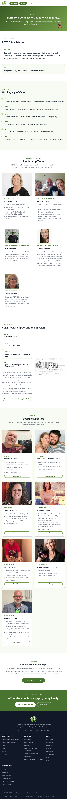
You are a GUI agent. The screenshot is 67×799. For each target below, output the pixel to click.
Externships (49, 751)
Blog (47, 760)
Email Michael (17, 642)
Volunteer (5, 772)
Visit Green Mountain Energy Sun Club (16, 399)
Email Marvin (17, 476)
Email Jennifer (17, 533)
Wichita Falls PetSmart (9, 742)
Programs (49, 748)
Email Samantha (50, 476)
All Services (27, 739)
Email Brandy (50, 533)
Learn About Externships (33, 680)
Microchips (27, 756)
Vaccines (27, 745)
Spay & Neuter (28, 742)
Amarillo (4, 745)
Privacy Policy (8, 796)
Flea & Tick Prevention (31, 753)
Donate (23, 3)
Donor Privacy (18, 796)
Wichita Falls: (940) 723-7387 (45, 796)
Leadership (49, 745)
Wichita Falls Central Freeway (11, 739)
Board (48, 757)
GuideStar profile (44, 730)
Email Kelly (49, 584)
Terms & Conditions (29, 796)
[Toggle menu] (31, 3)
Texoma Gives (6, 775)
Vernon (4, 751)
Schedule (14, 3)
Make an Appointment (25, 704)
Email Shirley (17, 584)
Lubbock (4, 748)
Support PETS (44, 704)
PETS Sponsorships (8, 781)
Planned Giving (6, 778)
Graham (4, 754)
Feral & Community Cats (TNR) (33, 759)
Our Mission (49, 739)
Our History (49, 742)
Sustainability (50, 754)
